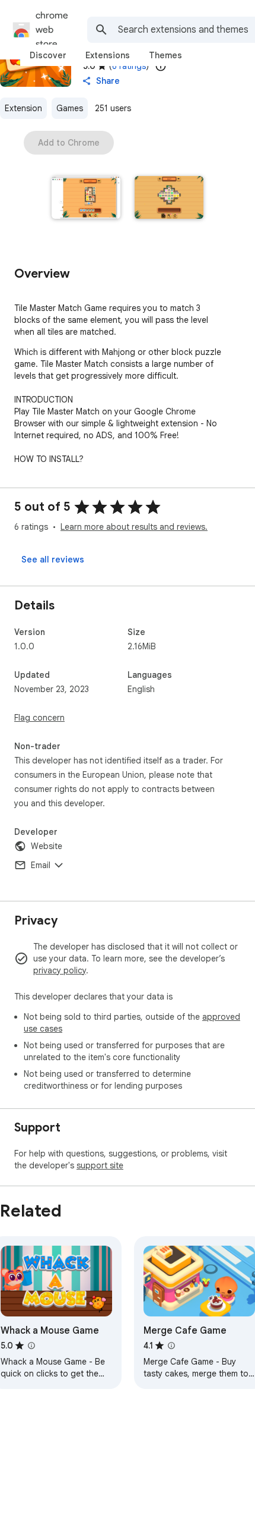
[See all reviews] (52, 559)
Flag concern (39, 717)
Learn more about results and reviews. (134, 526)
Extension (23, 108)
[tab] (48, 55)
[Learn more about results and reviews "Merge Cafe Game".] (171, 1345)
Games (69, 108)
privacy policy (59, 970)
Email (40, 865)
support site (99, 1165)
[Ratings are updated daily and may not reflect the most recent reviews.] (161, 66)
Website (46, 846)
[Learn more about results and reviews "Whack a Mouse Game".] (31, 1345)
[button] (86, 198)
